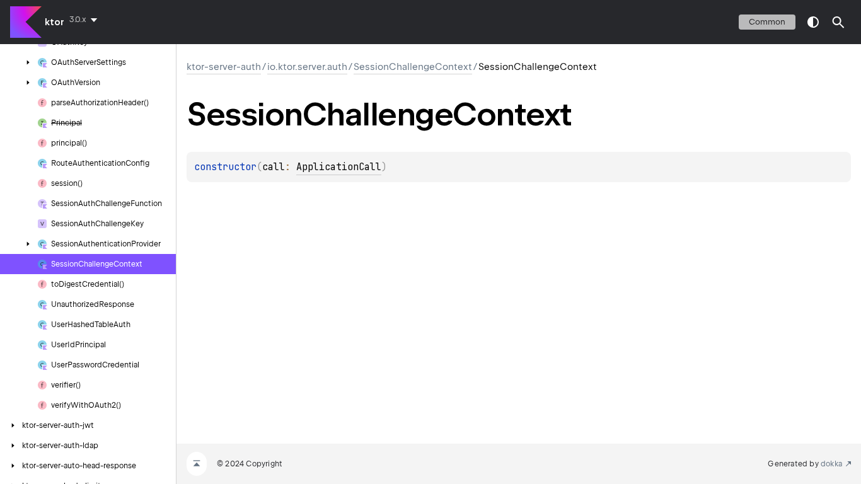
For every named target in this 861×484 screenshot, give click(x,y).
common (767, 21)
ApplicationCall (338, 167)
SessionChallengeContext (413, 66)
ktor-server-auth (224, 66)
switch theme (813, 22)
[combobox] (85, 19)
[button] (838, 22)
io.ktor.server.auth (307, 66)
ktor (54, 22)
